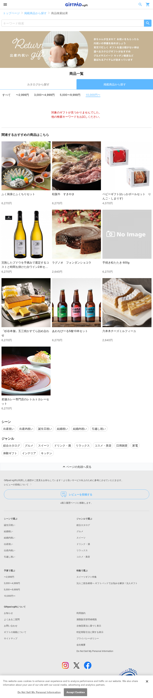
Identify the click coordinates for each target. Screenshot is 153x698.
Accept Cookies (75, 692)
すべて (6, 95)
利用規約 (80, 612)
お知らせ (8, 612)
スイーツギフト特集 (86, 576)
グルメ (79, 531)
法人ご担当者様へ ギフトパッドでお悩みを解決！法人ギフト (107, 583)
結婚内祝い (9, 537)
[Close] (147, 681)
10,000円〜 (93, 95)
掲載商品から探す (35, 13)
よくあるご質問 (12, 619)
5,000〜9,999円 (70, 95)
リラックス (82, 550)
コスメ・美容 (83, 556)
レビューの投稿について (16, 484)
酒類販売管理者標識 (86, 619)
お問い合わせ (10, 625)
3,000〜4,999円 (44, 95)
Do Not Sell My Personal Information (39, 692)
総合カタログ (83, 524)
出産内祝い (9, 550)
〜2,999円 (22, 95)
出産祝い (8, 543)
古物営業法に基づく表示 (88, 625)
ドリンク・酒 (83, 543)
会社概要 (80, 644)
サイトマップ (10, 638)
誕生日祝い (9, 524)
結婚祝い (8, 531)
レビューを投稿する (80, 494)
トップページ (11, 13)
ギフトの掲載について (15, 631)
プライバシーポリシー (87, 638)
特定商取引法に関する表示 (89, 631)
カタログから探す (38, 84)
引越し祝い (9, 556)
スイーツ (80, 537)
